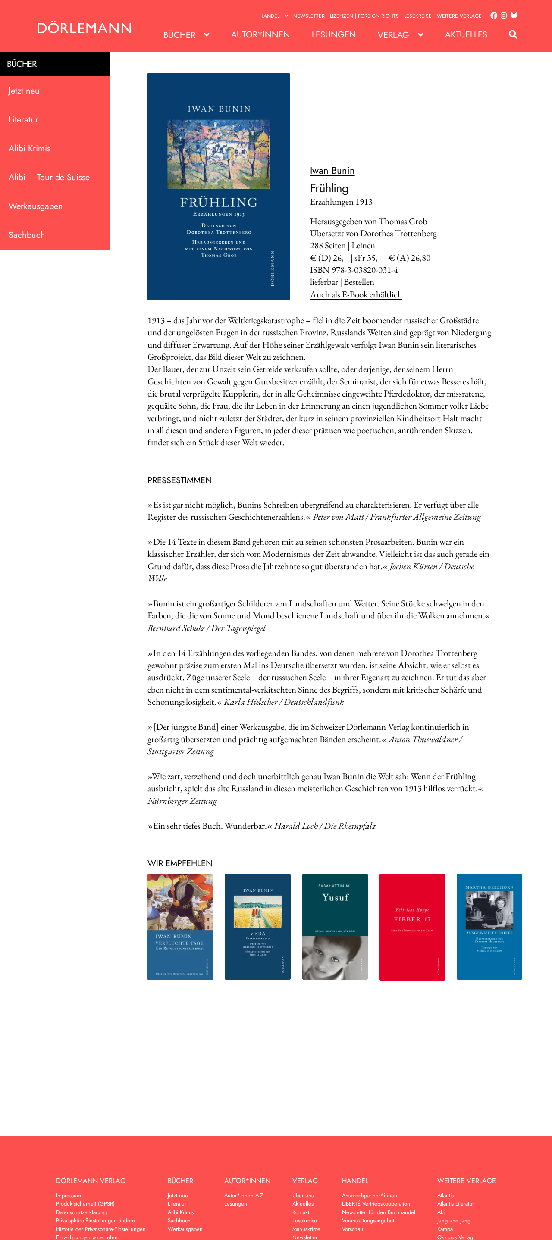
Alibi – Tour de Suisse (49, 177)
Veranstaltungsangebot (368, 1220)
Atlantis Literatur (455, 1203)
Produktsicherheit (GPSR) (85, 1203)
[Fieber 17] (412, 927)
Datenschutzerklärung (81, 1212)
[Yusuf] (335, 927)
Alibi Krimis (29, 148)
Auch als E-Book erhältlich (356, 294)
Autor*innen (260, 34)
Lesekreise (418, 16)
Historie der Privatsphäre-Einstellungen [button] (101, 1229)
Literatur (23, 119)
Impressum (68, 1195)
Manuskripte (306, 1229)
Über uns (303, 1195)
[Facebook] (492, 16)
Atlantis (445, 1195)
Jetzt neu (24, 90)
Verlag (393, 35)
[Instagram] (502, 16)
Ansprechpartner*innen (369, 1195)
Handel (269, 16)
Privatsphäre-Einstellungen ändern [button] (95, 1220)
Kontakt (300, 1212)
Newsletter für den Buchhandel (378, 1212)
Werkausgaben (36, 206)
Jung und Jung (453, 1220)
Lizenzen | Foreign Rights (364, 16)
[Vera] (257, 927)
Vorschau (352, 1229)
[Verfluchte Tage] (180, 927)
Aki (441, 1212)
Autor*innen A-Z (243, 1195)
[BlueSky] (512, 15)
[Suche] (509, 34)
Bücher (179, 35)
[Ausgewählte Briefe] (489, 927)
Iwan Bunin (332, 170)
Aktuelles (466, 34)
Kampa (445, 1229)
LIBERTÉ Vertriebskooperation (376, 1203)
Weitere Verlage (459, 16)
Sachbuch (27, 235)
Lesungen (334, 34)
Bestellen (359, 281)
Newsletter (309, 16)
